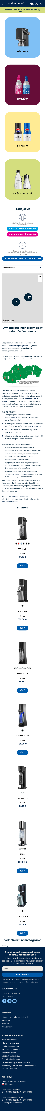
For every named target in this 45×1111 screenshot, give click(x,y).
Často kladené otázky (11, 1059)
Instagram (24, 496)
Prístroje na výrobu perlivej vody (15, 1017)
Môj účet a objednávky (11, 1056)
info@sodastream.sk (13, 1102)
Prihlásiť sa (22, 974)
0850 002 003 (10, 1092)
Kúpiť (22, 566)
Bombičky (6, 1020)
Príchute (5, 1023)
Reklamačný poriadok (11, 1049)
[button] (14, 300)
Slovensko (9, 1084)
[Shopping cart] (41, 3)
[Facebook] (4, 1001)
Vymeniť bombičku (10, 501)
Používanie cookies (10, 1040)
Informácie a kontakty (11, 1043)
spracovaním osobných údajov (25, 982)
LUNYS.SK (15, 391)
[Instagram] (9, 1001)
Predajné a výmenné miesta (14, 1081)
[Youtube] (14, 1001)
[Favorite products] (31, 3)
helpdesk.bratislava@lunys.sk (19, 474)
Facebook (14, 496)
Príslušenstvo (7, 1027)
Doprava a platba (9, 1053)
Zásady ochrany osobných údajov (16, 1062)
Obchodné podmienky (11, 1046)
